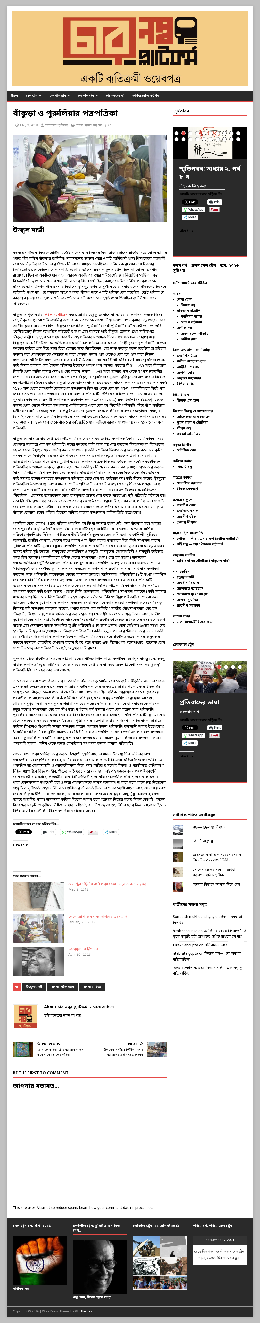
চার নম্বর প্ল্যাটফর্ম (56, 125)
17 (218, 139)
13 (190, 139)
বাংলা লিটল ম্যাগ (62, 987)
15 (204, 139)
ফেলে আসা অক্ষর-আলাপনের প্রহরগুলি (97, 917)
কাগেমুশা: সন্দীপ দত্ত (83, 949)
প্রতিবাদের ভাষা (216, 945)
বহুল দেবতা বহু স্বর (89, 125)
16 (211, 139)
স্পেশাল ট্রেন (57, 96)
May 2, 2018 (29, 125)
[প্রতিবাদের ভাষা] (210, 677)
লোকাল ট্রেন (86, 96)
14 (197, 139)
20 (238, 139)
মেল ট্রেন (31, 96)
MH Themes (83, 1312)
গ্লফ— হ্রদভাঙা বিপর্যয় (209, 827)
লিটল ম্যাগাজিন (56, 315)
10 (238, 133)
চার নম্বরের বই (115, 96)
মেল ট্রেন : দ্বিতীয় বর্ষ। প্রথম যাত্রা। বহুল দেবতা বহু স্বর (107, 884)
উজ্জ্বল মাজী (34, 987)
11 (176, 139)
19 (231, 139)
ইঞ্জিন (14, 96)
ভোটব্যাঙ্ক (203, 350)
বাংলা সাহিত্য (92, 987)
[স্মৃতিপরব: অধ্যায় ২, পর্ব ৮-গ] (210, 143)
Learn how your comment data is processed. (116, 1208)
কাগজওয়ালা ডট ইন (145, 96)
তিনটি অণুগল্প (203, 841)
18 (224, 139)
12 (183, 139)
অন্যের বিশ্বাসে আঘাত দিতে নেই (216, 884)
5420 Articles (103, 1007)
